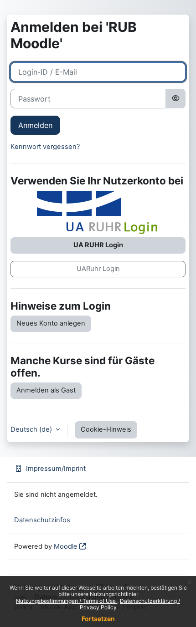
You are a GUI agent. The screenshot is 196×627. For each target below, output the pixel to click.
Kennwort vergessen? (45, 147)
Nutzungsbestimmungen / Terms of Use (66, 600)
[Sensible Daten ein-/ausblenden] (175, 98)
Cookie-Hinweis (106, 429)
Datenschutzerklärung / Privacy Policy (130, 604)
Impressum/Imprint (56, 468)
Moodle (65, 546)
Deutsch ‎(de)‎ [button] (32, 429)
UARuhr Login (98, 269)
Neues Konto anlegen (50, 323)
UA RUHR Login (98, 245)
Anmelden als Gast (46, 390)
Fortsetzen (98, 618)
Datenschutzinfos (42, 520)
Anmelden (35, 125)
